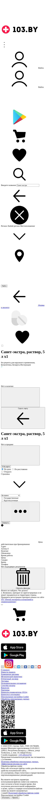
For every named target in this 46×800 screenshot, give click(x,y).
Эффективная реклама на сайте (14, 764)
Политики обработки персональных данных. (20, 762)
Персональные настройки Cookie (15, 697)
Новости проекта (8, 672)
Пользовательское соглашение (13, 683)
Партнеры (5, 690)
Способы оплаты (8, 685)
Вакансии (5, 688)
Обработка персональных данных (15, 699)
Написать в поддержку (10, 694)
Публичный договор (9, 679)
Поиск (8, 42)
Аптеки (9, 45)
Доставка (5, 681)
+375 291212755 (25, 755)
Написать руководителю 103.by (14, 692)
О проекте (5, 670)
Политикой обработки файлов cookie (23, 793)
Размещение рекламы (10, 674)
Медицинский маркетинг (11, 677)
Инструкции (11, 47)
